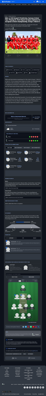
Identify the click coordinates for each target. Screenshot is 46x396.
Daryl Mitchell (17, 376)
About (12, 384)
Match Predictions (35, 4)
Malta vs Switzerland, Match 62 (18, 116)
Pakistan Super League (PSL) (28, 376)
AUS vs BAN (18, 4)
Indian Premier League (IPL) (28, 370)
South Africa (7, 376)
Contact (15, 384)
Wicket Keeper (23, 284)
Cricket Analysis (39, 374)
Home (6, 16)
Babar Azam (18, 373)
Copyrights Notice (41, 394)
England (6, 373)
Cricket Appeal (39, 373)
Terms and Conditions (27, 394)
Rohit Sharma (17, 371)
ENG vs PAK (24, 4)
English (13, 1)
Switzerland (30, 353)
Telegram (37, 334)
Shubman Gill (17, 370)
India (7, 370)
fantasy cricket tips (12, 16)
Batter (23, 293)
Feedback (19, 384)
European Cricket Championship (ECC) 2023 (13, 353)
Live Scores (3, 4)
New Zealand (7, 374)
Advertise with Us (28, 384)
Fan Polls (39, 376)
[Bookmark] (37, 55)
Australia (6, 371)
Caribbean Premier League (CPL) (28, 373)
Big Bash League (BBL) (28, 377)
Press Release (39, 370)
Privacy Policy (34, 394)
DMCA (39, 384)
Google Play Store (34, 350)
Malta (25, 353)
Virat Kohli (17, 374)
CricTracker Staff (9, 28)
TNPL (29, 4)
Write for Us (34, 384)
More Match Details (32, 322)
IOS (29, 350)
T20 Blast (28, 379)
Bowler (23, 312)
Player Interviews (39, 371)
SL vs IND (12, 4)
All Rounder (23, 302)
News (8, 4)
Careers (23, 384)
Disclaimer (42, 384)
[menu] (43, 2)
